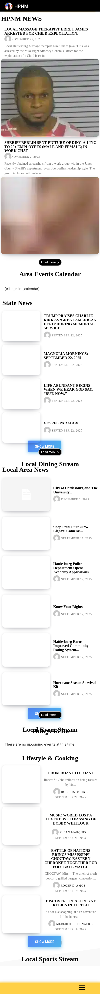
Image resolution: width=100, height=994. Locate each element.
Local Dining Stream (50, 464)
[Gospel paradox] (21, 427)
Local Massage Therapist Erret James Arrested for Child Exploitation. (46, 31)
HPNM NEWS (21, 18)
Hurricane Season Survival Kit (74, 685)
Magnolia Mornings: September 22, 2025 (66, 356)
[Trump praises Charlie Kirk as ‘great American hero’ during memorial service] (21, 326)
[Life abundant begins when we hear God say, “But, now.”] (21, 393)
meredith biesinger (73, 924)
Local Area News (25, 469)
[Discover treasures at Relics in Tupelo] (21, 914)
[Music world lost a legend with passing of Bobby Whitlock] (21, 826)
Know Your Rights (68, 607)
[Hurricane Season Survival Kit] (26, 689)
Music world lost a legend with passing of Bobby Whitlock (71, 819)
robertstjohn (73, 792)
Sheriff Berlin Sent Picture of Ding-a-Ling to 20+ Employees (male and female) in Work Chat (50, 147)
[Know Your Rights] (26, 611)
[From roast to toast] (21, 784)
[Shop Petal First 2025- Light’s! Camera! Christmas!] (26, 533)
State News (17, 302)
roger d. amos (73, 885)
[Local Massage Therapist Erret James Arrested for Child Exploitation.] (50, 98)
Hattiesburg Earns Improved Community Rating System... (71, 646)
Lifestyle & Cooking (50, 758)
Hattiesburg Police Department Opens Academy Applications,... (72, 568)
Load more (48, 262)
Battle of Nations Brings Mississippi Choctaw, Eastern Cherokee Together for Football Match (70, 859)
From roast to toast (70, 773)
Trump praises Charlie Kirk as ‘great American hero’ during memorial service (70, 322)
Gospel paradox (61, 423)
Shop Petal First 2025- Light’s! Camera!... (70, 529)
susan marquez (73, 832)
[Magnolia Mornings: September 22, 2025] (21, 360)
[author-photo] (7, 39)
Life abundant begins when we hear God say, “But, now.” (68, 390)
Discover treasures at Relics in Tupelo (71, 903)
